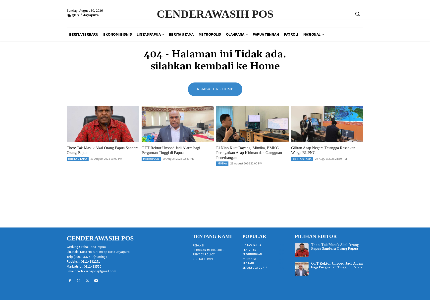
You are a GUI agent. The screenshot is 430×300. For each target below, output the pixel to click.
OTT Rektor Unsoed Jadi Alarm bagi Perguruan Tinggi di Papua (171, 150)
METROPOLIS (151, 158)
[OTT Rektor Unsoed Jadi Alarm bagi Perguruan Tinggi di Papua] (178, 124)
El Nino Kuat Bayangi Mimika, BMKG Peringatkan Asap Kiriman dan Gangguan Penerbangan (249, 152)
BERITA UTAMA (77, 158)
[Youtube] (96, 281)
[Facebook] (70, 281)
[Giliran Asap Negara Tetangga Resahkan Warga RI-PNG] (327, 124)
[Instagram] (78, 281)
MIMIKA (222, 163)
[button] (357, 14)
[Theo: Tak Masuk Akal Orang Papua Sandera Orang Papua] (103, 124)
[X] (87, 281)
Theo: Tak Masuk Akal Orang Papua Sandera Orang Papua (335, 247)
